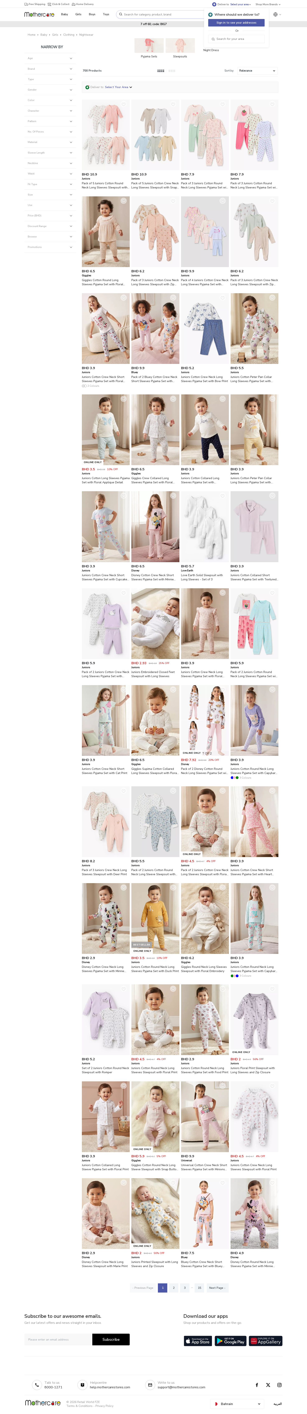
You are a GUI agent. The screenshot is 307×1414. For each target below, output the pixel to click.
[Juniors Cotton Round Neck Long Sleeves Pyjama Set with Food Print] (205, 1054)
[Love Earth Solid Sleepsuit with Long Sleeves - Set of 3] (205, 561)
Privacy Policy (104, 1406)
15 (199, 1288)
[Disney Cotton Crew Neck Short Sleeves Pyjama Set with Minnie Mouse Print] (155, 561)
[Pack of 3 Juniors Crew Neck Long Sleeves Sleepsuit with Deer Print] (106, 856)
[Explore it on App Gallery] (266, 1341)
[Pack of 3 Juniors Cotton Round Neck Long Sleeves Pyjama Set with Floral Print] (205, 169)
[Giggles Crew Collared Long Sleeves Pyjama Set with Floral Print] (155, 464)
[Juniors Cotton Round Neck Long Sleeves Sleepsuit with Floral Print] (155, 1054)
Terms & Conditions (79, 1406)
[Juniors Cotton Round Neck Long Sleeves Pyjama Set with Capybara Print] (254, 755)
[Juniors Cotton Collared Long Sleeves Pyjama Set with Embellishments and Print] (205, 464)
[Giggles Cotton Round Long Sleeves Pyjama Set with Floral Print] (106, 266)
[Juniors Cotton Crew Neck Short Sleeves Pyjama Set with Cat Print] (106, 755)
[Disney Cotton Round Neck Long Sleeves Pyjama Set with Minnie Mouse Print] (254, 1248)
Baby (44, 35)
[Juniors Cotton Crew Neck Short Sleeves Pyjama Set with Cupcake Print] (106, 561)
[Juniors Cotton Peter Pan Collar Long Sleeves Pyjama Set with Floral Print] (254, 363)
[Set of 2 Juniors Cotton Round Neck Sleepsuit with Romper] (106, 1054)
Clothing (68, 35)
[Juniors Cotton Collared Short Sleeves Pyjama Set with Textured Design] (254, 561)
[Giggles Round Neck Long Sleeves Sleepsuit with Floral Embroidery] (205, 953)
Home (32, 35)
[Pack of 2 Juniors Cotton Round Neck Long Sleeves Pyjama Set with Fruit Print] (254, 658)
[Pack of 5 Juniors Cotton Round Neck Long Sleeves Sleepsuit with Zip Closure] (106, 169)
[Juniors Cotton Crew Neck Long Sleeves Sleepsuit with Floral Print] (254, 1151)
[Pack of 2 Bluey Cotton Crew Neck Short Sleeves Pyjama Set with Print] (155, 363)
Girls (55, 35)
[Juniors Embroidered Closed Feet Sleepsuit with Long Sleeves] (155, 658)
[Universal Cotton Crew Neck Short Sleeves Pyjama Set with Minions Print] (205, 1151)
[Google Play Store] (231, 1341)
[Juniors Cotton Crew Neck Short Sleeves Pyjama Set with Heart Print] (254, 856)
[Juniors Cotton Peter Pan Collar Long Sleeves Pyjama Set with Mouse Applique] (254, 464)
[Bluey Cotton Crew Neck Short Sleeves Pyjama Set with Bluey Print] (205, 1248)
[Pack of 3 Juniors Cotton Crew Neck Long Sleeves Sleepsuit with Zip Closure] (155, 266)
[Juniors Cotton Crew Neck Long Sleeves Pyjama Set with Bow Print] (205, 363)
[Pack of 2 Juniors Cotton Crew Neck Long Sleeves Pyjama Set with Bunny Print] (106, 658)
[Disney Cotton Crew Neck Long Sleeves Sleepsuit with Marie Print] (106, 1248)
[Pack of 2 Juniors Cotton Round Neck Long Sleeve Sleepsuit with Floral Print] (155, 856)
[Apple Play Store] (198, 1341)
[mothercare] (41, 14)
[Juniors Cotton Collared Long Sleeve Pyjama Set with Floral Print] (106, 1151)
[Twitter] (268, 1385)
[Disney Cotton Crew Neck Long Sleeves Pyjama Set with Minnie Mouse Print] (106, 953)
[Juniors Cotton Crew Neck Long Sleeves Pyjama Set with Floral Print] (205, 658)
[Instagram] (279, 1385)
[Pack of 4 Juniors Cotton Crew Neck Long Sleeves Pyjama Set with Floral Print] (205, 266)
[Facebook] (257, 1385)
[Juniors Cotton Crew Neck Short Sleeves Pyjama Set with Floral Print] (106, 363)
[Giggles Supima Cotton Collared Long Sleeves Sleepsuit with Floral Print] (155, 755)
